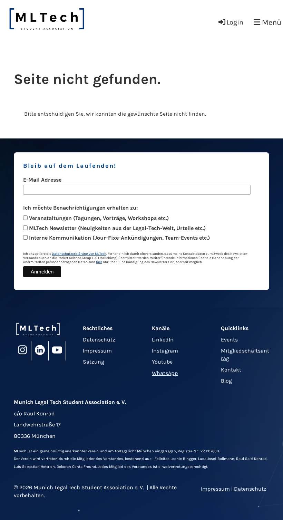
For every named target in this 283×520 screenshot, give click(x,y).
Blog (226, 380)
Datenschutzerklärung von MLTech (79, 254)
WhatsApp (165, 373)
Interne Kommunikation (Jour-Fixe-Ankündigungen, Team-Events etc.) (119, 237)
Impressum (97, 350)
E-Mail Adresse (42, 179)
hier (99, 262)
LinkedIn (163, 339)
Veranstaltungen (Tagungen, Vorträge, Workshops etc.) (99, 218)
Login (234, 22)
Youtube (162, 361)
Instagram (165, 350)
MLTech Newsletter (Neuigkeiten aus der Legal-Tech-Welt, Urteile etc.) (117, 228)
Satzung (93, 361)
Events (229, 339)
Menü (270, 22)
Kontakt (231, 369)
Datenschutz (99, 339)
